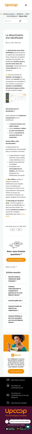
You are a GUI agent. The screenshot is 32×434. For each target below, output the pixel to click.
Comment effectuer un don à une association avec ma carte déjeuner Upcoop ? (15, 319)
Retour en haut (11, 267)
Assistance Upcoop (9, 14)
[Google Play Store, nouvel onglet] (21, 429)
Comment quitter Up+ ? (15, 300)
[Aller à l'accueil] (2, 14)
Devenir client (15, 371)
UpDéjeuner (20, 14)
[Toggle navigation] (26, 5)
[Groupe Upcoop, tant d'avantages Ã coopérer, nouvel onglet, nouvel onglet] (16, 413)
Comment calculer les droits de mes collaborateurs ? (15, 308)
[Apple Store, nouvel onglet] (10, 429)
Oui (12, 229)
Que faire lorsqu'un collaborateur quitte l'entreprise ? (14, 279)
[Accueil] (11, 5)
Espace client (23, 16)
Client (27, 14)
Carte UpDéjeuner (12, 16)
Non (19, 229)
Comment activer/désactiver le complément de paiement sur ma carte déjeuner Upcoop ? (15, 291)
